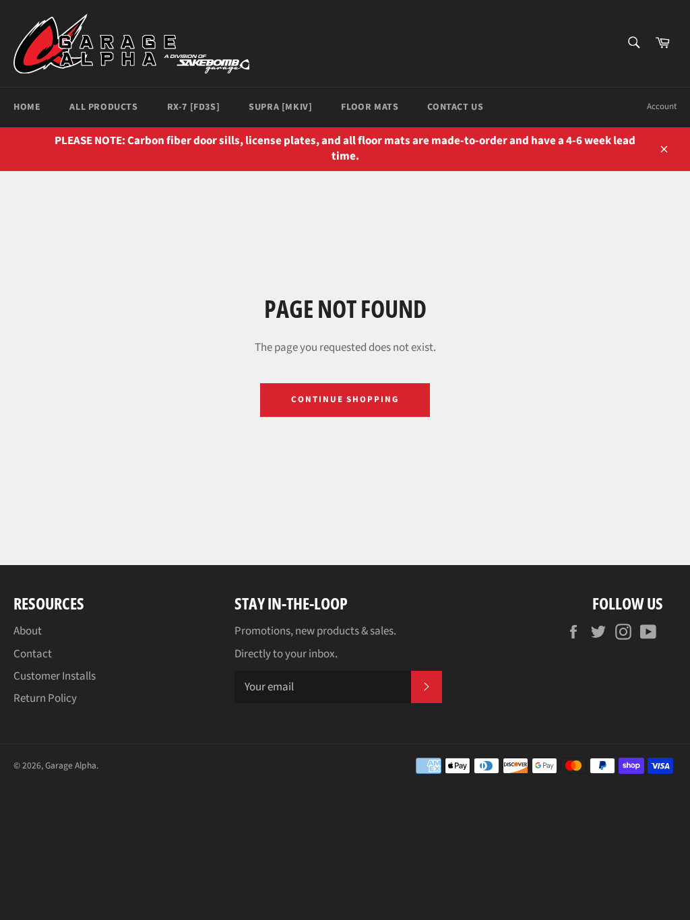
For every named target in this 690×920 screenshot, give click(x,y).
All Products (103, 107)
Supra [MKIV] (280, 107)
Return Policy (45, 698)
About (27, 631)
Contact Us (455, 107)
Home (26, 107)
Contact (32, 654)
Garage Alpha (70, 765)
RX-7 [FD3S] (193, 107)
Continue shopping (345, 399)
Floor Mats (369, 107)
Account (662, 106)
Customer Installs (54, 676)
